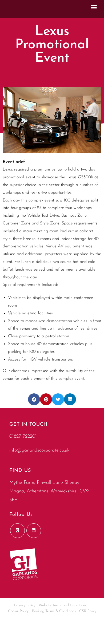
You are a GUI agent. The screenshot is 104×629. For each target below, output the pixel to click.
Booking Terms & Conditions (54, 611)
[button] (94, 7)
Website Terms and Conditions (62, 605)
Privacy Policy (24, 605)
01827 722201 (23, 436)
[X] (17, 530)
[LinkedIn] (33, 530)
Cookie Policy (18, 611)
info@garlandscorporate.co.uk (39, 450)
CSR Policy (87, 611)
